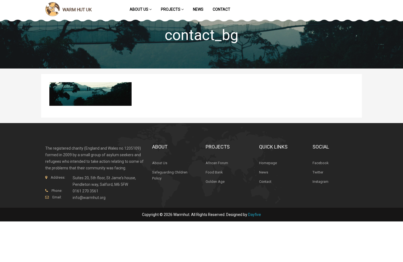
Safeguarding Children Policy (170, 175)
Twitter (318, 172)
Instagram (320, 182)
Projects (171, 9)
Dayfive (254, 214)
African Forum (217, 163)
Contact (221, 9)
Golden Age (215, 182)
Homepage (268, 163)
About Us (139, 9)
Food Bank (214, 172)
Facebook (321, 163)
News (198, 9)
